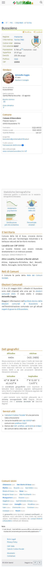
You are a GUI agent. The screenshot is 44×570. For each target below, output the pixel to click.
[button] (40, 2)
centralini (29, 426)
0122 (16, 59)
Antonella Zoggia (22, 75)
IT (6, 23)
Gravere (24, 498)
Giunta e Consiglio (22, 80)
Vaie (6, 507)
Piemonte (18, 37)
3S (4, 101)
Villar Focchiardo (27, 494)
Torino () (19, 40)
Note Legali (11, 539)
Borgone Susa (10, 494)
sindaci (38, 426)
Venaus (8, 504)
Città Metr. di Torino (23, 23)
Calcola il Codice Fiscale (15, 415)
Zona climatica (8, 105)
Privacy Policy (12, 542)
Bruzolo (18, 488)
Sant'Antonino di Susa (26, 501)
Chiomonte (18, 507)
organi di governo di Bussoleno (15, 309)
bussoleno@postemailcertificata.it (16, 139)
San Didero (31, 488)
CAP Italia (10, 546)
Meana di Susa (10, 491)
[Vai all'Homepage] (23, 2)
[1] (22, 49)
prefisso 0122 (20, 423)
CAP (15, 426)
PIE (11, 23)
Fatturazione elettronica (13, 145)
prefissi (21, 426)
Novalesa (33, 504)
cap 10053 (26, 420)
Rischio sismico (8, 99)
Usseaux (8, 511)
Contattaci (11, 556)
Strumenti (11, 553)
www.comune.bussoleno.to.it (14, 151)
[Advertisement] (22, 456)
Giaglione (8, 501)
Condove (32, 507)
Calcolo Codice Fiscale (15, 549)
